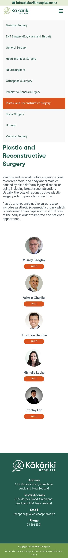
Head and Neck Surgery (21, 59)
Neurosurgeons (15, 70)
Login (34, 554)
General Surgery (16, 47)
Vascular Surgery (16, 136)
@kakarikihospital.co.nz (40, 514)
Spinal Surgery (15, 114)
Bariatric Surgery (16, 25)
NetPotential (56, 551)
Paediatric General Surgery (23, 92)
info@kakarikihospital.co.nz (36, 3)
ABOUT (34, 266)
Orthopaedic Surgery (19, 81)
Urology (11, 125)
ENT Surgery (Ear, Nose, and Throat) (28, 36)
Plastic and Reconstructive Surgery (28, 103)
